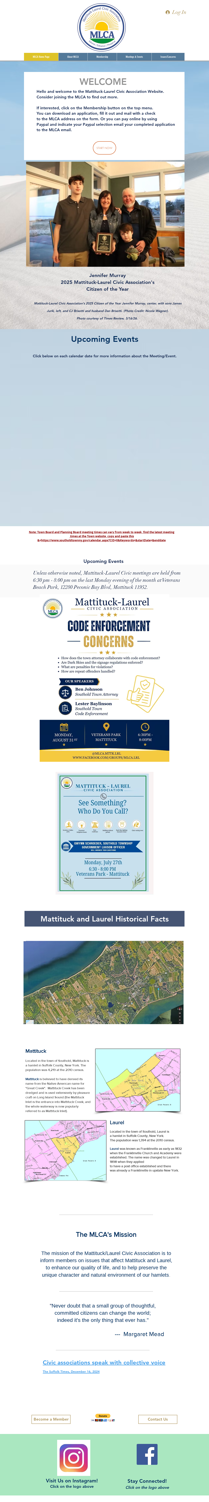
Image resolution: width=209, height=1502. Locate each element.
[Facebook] (147, 1454)
